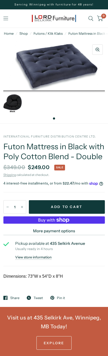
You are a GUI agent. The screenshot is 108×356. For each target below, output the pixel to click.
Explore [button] (54, 343)
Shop (23, 33)
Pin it (61, 298)
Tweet (38, 298)
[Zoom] (97, 49)
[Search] (91, 18)
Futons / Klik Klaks (48, 33)
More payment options (54, 230)
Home (9, 33)
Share (14, 298)
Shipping (9, 175)
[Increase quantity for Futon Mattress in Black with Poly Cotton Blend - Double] (22, 206)
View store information (33, 257)
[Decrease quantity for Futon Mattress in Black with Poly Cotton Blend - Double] (8, 206)
